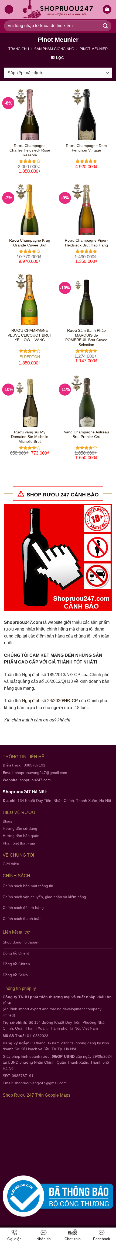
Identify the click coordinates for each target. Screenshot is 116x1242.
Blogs (7, 821)
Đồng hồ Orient (16, 953)
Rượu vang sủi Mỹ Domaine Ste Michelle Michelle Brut (29, 437)
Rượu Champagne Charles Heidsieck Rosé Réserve (29, 150)
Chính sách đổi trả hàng (23, 907)
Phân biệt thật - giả (19, 843)
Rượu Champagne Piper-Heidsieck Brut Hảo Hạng (86, 242)
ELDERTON (29, 357)
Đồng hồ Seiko (15, 975)
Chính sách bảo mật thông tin (28, 886)
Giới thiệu (11, 864)
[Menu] (9, 9)
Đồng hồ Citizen (16, 964)
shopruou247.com (35, 780)
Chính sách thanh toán (22, 918)
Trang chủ (18, 49)
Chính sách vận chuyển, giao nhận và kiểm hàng (44, 897)
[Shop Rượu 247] (58, 9)
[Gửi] (105, 26)
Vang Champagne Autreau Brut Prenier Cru (86, 434)
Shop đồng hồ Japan (20, 942)
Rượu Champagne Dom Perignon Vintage (86, 148)
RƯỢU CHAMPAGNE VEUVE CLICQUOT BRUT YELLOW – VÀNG (30, 335)
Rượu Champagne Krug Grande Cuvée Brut (29, 242)
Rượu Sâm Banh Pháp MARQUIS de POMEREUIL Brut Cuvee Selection (86, 338)
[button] (107, 9)
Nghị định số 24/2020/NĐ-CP (50, 700)
